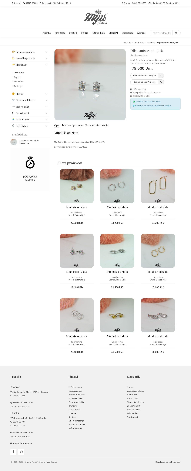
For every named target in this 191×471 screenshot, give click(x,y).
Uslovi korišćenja (76, 420)
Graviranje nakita (76, 402)
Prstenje (18, 86)
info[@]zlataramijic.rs (22, 443)
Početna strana (76, 387)
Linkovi (73, 377)
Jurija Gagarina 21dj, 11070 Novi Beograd (30, 392)
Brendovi (113, 32)
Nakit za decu (133, 413)
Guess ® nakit (133, 405)
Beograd (17, 3)
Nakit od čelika (133, 409)
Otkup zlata (99, 32)
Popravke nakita (76, 398)
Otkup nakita (74, 409)
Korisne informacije (96, 125)
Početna (47, 32)
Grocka (126, 3)
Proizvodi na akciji (77, 394)
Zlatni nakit (139, 42)
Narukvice (19, 81)
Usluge (84, 32)
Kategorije (60, 32)
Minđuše (151, 42)
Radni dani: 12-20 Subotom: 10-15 (56, 3)
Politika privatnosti (77, 424)
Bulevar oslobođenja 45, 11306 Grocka (29, 418)
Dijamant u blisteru (135, 402)
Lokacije (15, 377)
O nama (72, 413)
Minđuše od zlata (76, 207)
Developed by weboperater (168, 462)
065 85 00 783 (140, 3)
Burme (130, 387)
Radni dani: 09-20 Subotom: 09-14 (164, 3)
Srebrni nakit (132, 398)
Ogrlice (17, 77)
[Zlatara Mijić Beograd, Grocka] (95, 17)
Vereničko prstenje (135, 391)
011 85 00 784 (18, 425)
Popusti (73, 32)
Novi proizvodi (75, 391)
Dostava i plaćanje (72, 125)
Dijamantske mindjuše (29, 140)
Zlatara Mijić (144, 96)
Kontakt (141, 32)
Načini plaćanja (75, 428)
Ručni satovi (132, 417)
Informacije (127, 32)
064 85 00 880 (31, 3)
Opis (56, 125)
